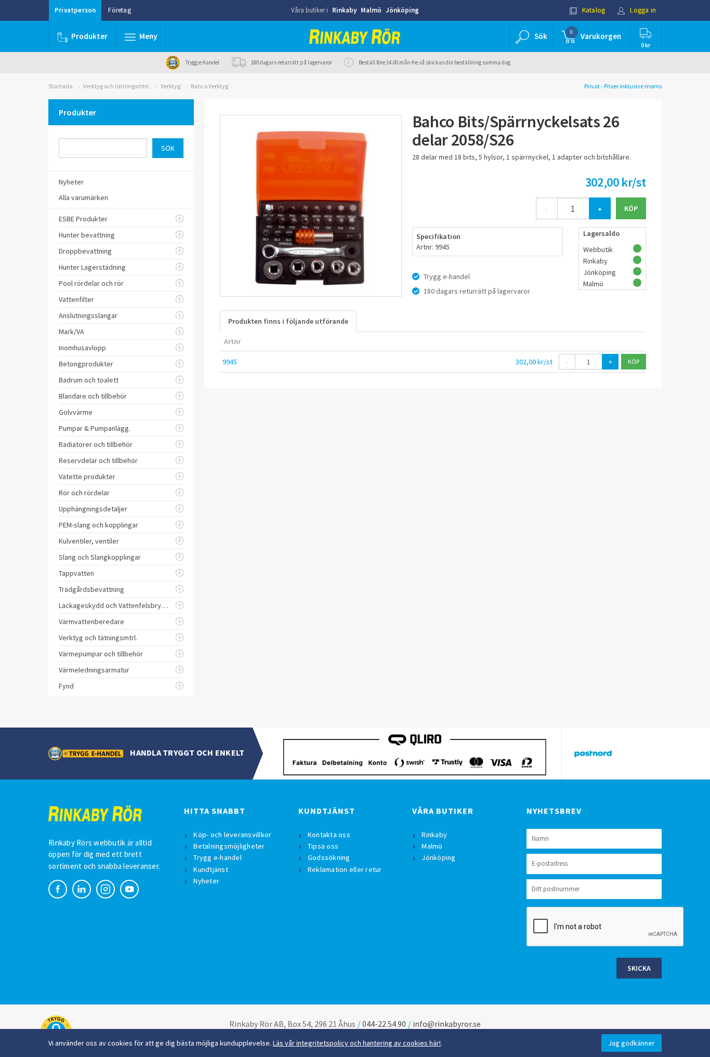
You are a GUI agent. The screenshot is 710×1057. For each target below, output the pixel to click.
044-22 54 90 (384, 1024)
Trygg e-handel (217, 857)
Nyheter (206, 881)
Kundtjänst (210, 869)
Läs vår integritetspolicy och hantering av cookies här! (357, 1043)
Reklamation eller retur (345, 869)
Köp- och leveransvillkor (232, 834)
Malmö (371, 10)
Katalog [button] (593, 10)
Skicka (639, 968)
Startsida (60, 86)
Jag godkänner (631, 1043)
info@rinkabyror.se (447, 1024)
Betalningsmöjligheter (229, 846)
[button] (140, 36)
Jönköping (402, 10)
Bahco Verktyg (209, 86)
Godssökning (329, 857)
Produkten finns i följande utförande (288, 321)
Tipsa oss (323, 846)
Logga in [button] (642, 10)
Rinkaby (344, 10)
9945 (229, 361)
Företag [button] (119, 10)
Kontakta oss (329, 834)
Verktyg (170, 86)
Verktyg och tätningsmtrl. (116, 86)
